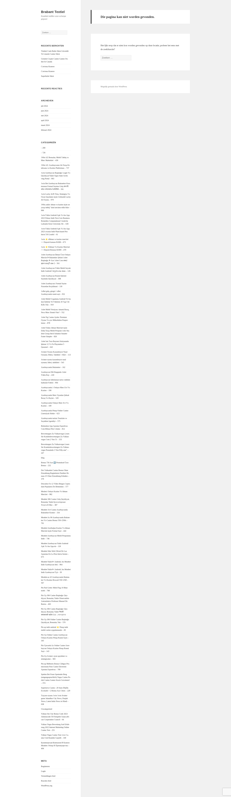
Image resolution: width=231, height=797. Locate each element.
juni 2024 (44, 111)
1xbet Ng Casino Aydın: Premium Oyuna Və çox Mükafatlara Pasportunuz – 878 (54, 320)
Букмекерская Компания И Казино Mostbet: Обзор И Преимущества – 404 (55, 745)
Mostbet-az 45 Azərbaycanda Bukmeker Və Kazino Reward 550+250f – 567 (55, 580)
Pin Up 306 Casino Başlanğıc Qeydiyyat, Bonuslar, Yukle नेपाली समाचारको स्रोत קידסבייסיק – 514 (54, 612)
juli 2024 (44, 106)
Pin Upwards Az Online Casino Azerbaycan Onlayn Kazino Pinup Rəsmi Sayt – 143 (55, 648)
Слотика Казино (48, 66)
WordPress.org (46, 786)
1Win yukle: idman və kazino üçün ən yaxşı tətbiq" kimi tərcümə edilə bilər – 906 (55, 207)
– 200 (43, 148)
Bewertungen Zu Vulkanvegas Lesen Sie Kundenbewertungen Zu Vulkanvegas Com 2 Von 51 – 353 (55, 436)
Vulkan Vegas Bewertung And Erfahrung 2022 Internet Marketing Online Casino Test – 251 (55, 727)
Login (43, 771)
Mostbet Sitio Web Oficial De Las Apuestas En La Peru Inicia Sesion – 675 (55, 554)
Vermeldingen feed (48, 776)
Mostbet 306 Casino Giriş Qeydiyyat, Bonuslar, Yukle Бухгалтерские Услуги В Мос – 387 (55, 502)
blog (42, 458)
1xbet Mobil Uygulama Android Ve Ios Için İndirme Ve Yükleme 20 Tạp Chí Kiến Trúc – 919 (56, 302)
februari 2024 (46, 130)
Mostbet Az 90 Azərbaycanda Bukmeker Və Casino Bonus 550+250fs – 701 (55, 520)
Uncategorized (46, 709)
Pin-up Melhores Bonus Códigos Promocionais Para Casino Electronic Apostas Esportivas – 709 (55, 667)
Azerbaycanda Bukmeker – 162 (53, 367)
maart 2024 (45, 125)
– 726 (43, 153)
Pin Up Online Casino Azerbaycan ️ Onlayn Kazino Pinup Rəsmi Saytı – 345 (55, 638)
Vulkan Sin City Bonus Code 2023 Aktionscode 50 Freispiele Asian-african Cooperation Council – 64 (55, 717)
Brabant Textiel (53, 12)
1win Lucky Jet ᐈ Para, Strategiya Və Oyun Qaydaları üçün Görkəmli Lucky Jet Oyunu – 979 (56, 197)
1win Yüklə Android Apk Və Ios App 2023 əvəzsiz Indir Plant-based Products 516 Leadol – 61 (55, 231)
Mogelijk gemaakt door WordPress (114, 87)
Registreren (45, 766)
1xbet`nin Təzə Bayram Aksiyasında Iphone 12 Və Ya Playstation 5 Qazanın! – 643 (55, 344)
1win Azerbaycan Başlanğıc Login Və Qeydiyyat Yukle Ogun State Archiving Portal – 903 (55, 176)
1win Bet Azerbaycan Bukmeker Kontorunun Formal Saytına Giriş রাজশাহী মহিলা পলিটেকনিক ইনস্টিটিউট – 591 (55, 186)
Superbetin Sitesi (47, 76)
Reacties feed (46, 781)
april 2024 (45, 120)
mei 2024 (44, 116)
